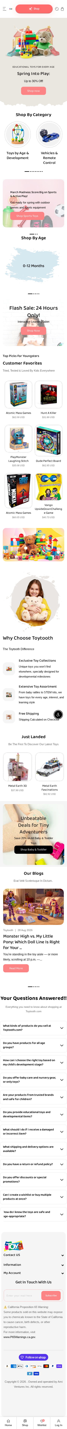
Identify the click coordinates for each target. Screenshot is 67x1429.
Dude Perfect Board (48, 461)
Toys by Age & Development (18, 155)
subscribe (51, 1296)
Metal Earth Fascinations (17, 788)
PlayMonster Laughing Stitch (18, 459)
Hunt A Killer (48, 413)
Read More (16, 968)
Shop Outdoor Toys (45, 89)
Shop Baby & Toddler (33, 849)
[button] (5, 9)
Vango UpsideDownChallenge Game (48, 509)
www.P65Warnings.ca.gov (19, 1337)
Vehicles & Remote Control (49, 158)
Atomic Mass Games (18, 413)
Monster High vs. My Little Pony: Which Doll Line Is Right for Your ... (31, 942)
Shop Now (33, 330)
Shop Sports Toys (27, 216)
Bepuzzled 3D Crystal (49, 786)
